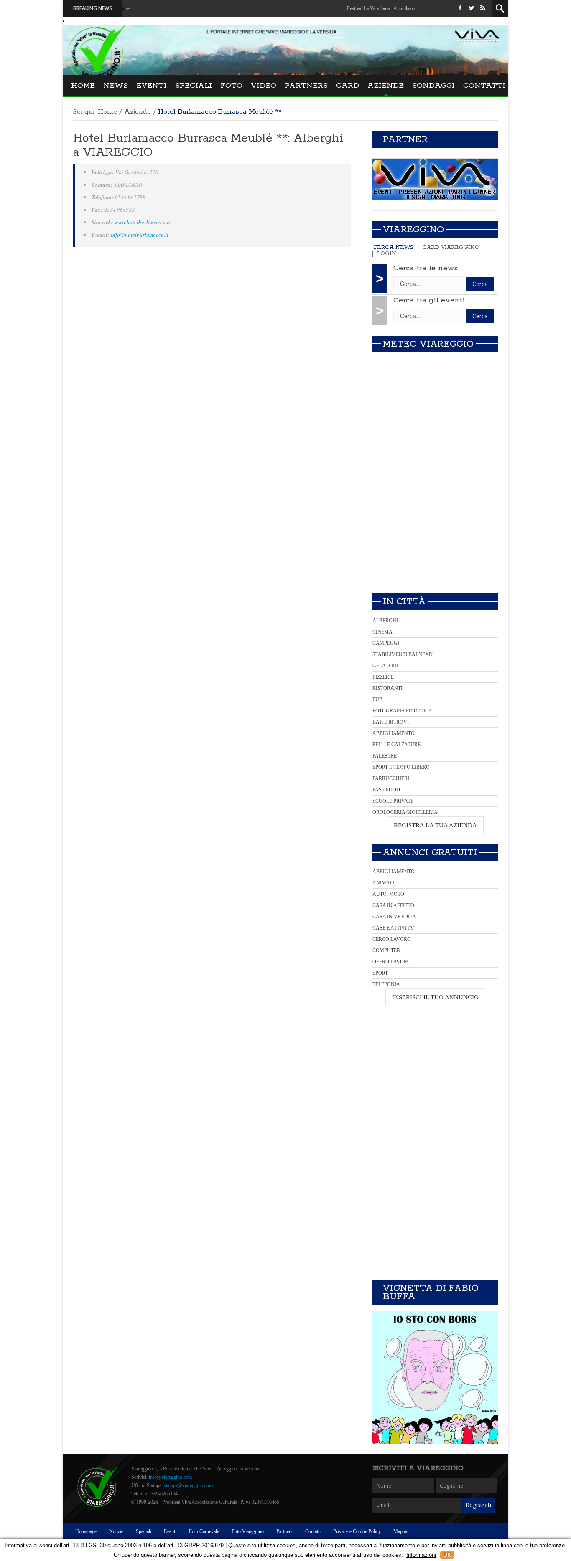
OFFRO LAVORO (391, 962)
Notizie (116, 1531)
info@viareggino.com (170, 1477)
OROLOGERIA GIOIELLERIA (405, 812)
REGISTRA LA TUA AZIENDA (435, 825)
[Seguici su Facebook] (460, 8)
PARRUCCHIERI (390, 778)
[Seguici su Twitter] (471, 8)
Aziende (385, 85)
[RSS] (482, 8)
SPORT (380, 973)
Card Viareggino (450, 247)
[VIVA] (435, 179)
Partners (306, 85)
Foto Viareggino (248, 1531)
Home (83, 85)
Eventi (151, 85)
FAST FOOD (386, 790)
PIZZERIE (383, 677)
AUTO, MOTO (388, 894)
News (115, 85)
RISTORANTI (387, 688)
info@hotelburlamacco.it (139, 234)
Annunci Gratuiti (430, 853)
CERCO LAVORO (391, 939)
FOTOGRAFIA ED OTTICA (402, 711)
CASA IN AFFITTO (393, 905)
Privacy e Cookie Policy (357, 1531)
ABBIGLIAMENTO (393, 733)
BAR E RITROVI (390, 722)
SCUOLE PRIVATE (392, 801)
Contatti (484, 85)
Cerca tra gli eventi (429, 300)
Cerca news (392, 247)
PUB (377, 699)
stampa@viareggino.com (188, 1485)
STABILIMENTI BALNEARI (403, 654)
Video (263, 85)
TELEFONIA (386, 984)
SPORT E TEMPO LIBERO (401, 767)
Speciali (193, 85)
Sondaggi (433, 85)
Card (347, 85)
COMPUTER (386, 950)
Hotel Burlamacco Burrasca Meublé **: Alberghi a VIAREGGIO (208, 145)
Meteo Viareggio (428, 344)
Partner (405, 139)
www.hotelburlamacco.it (142, 222)
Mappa (400, 1531)
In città (404, 602)
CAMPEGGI (385, 643)
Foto (231, 85)
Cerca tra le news (425, 268)
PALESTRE (384, 756)
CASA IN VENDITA (394, 917)
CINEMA (382, 632)
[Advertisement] (435, 528)
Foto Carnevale (204, 1531)
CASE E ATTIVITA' (393, 928)
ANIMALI (383, 883)
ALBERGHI (385, 620)
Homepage (86, 1531)
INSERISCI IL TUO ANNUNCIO (435, 997)
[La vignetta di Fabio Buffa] (435, 1377)
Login (386, 254)
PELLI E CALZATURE (396, 745)
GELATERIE (385, 666)
